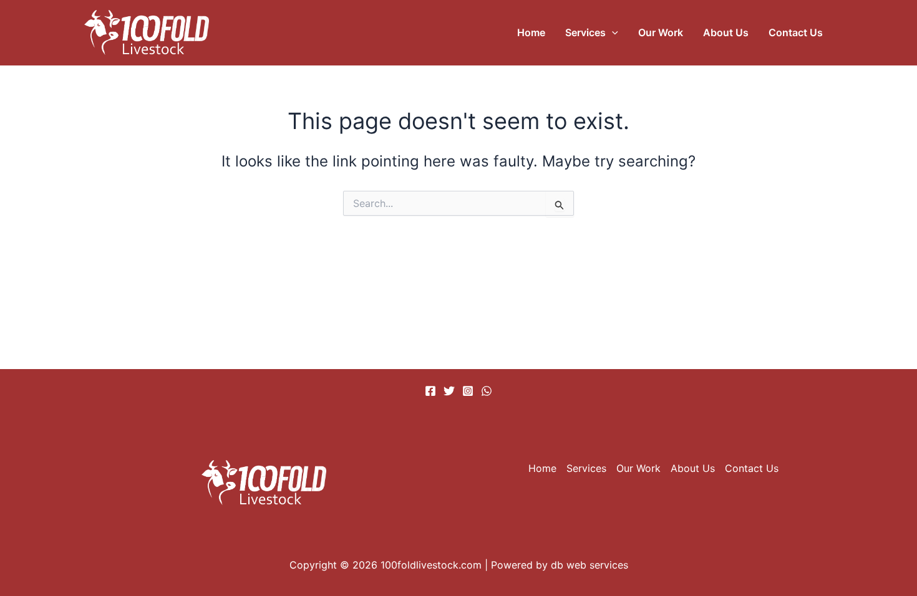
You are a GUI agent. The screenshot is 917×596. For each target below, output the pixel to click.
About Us (726, 32)
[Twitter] (449, 391)
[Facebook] (430, 391)
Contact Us (796, 32)
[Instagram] (467, 391)
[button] (612, 32)
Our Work (660, 32)
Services (585, 32)
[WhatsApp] (486, 391)
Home (531, 32)
